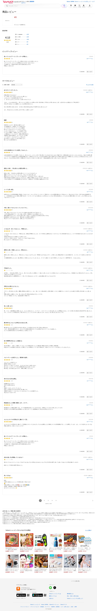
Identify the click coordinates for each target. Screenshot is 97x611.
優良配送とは (70, 593)
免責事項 (53, 606)
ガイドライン (47, 606)
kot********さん (90, 477)
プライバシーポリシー (24, 606)
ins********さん (90, 380)
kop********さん (90, 308)
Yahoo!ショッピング (35, 604)
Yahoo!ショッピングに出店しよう (83, 1)
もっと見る (88, 530)
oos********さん (90, 231)
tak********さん (90, 324)
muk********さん (89, 288)
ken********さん (90, 170)
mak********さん (89, 405)
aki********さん (90, 252)
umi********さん (90, 58)
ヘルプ (93, 1)
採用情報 (57, 606)
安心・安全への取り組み (73, 596)
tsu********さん (90, 191)
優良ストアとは (53, 596)
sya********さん (90, 209)
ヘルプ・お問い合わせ (64, 606)
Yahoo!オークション (54, 604)
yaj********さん (90, 122)
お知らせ (51, 598)
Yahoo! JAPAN (70, 1)
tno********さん (90, 359)
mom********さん (89, 92)
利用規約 (42, 606)
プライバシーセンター (34, 606)
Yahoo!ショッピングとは (55, 593)
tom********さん (90, 270)
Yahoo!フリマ (63, 604)
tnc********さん (90, 343)
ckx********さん (90, 421)
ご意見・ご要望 (73, 606)
